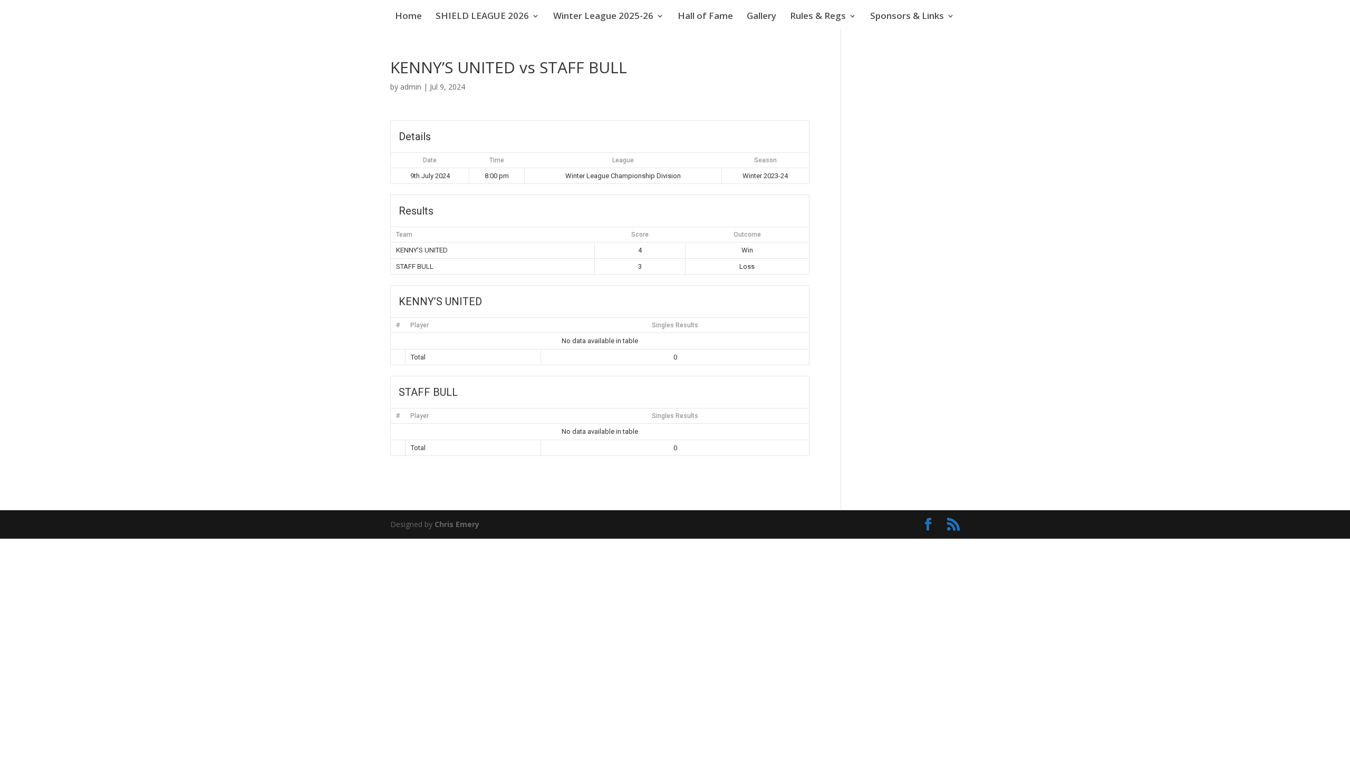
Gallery (761, 17)
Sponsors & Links (907, 17)
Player (419, 325)
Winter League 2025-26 (603, 17)
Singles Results (675, 325)
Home (408, 17)
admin (410, 87)
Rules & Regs (818, 17)
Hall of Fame (705, 17)
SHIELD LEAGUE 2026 (482, 17)
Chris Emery (457, 524)
